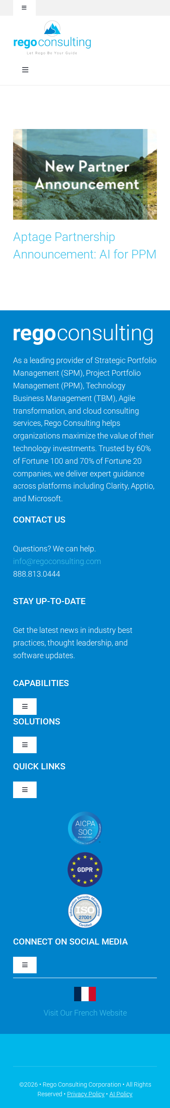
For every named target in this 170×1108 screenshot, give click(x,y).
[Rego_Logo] (52, 22)
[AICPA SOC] (85, 814)
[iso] (85, 897)
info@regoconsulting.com (57, 561)
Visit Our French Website (85, 1012)
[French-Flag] (85, 990)
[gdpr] (85, 855)
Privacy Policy (86, 1094)
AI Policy (121, 1094)
